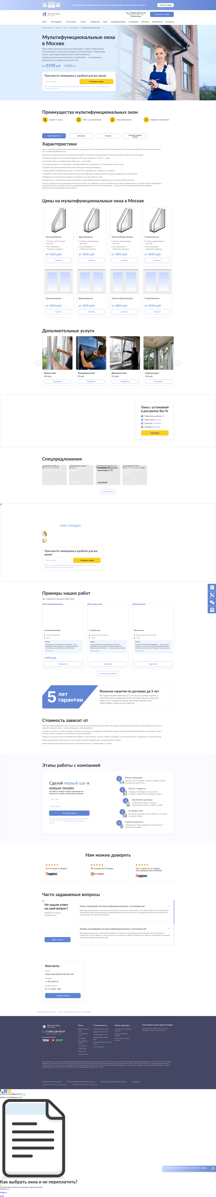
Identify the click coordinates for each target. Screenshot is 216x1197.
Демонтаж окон (119, 373)
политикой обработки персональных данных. (59, 567)
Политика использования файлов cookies (113, 1081)
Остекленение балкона (52, 630)
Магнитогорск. (160, 1030)
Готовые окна (83, 1054)
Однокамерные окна (100, 1029)
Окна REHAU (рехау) (83, 1042)
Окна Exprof (82, 1046)
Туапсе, (155, 1028)
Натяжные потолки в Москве (122, 1039)
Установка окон (94, 630)
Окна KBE (81, 1038)
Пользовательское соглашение (52, 1081)
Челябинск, (146, 1030)
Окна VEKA (82, 1048)
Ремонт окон (50, 373)
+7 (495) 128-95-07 (52, 982)
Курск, (160, 1028)
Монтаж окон (139, 630)
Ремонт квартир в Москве (121, 1034)
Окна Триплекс (98, 1047)
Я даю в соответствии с (69, 821)
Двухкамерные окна (100, 1032)
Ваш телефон (51, 81)
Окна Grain (82, 1051)
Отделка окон (152, 373)
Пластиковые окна (83, 1034)
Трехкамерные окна (100, 1034)
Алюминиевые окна (83, 1030)
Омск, (165, 1028)
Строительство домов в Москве (123, 1030)
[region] (125, 923)
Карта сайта (136, 1081)
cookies (204, 1168)
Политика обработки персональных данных (81, 1081)
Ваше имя (54, 799)
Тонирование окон (86, 373)
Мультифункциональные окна (102, 1043)
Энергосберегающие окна (100, 1038)
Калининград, (147, 1028)
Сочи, (153, 1030)
